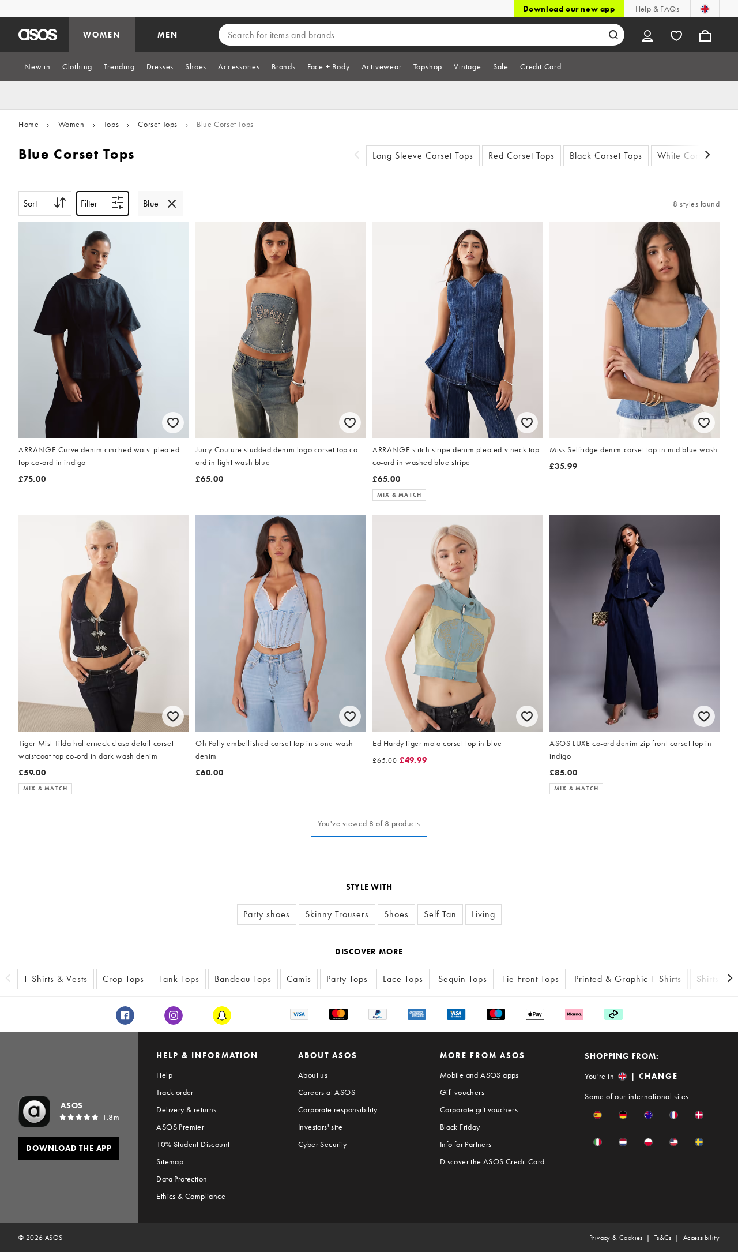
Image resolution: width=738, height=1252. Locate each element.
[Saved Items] (676, 34)
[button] (597, 1115)
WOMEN (102, 34)
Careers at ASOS (326, 1092)
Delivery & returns (186, 1109)
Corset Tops (158, 124)
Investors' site (320, 1127)
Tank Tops (179, 979)
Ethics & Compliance (190, 1196)
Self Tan (440, 914)
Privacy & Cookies (616, 1237)
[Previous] (357, 156)
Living (483, 914)
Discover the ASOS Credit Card (492, 1161)
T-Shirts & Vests (56, 979)
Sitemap (169, 1161)
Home (28, 124)
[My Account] (647, 34)
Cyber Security (322, 1144)
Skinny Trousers (337, 914)
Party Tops (347, 979)
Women (71, 124)
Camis (299, 979)
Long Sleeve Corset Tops (422, 155)
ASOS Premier (180, 1127)
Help (164, 1075)
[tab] (37, 66)
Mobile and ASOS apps (479, 1075)
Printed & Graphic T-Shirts (627, 979)
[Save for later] (173, 423)
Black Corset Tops (606, 155)
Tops (111, 124)
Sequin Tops (462, 979)
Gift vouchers (462, 1092)
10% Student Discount (192, 1144)
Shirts (707, 979)
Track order (174, 1092)
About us (312, 1075)
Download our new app (569, 8)
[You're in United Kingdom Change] (705, 8)
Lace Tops (403, 979)
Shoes (396, 914)
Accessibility (701, 1237)
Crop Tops (123, 979)
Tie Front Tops (530, 979)
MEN (167, 34)
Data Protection (181, 1179)
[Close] (172, 204)
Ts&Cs (663, 1237)
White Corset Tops (694, 155)
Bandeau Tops (243, 979)
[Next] (708, 156)
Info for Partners (466, 1144)
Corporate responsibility (338, 1109)
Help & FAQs (657, 8)
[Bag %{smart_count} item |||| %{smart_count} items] (705, 34)
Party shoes (266, 914)
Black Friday (460, 1127)
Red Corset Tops (521, 155)
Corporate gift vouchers (479, 1109)
